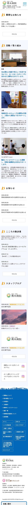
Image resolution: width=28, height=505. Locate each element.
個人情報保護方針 (7, 436)
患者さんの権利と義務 (7, 432)
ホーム (4, 421)
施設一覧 (6, 410)
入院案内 (6, 404)
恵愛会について (8, 395)
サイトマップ (6, 450)
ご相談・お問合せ (7, 428)
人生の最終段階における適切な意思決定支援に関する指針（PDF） (7, 444)
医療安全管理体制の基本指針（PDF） (20, 438)
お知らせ (18, 421)
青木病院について (8, 398)
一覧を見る (14, 34)
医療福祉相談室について (10, 413)
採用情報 (6, 416)
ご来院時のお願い (20, 432)
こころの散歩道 (7, 425)
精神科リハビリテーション (11, 407)
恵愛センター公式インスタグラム (11, 366)
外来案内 (6, 401)
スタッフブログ (19, 425)
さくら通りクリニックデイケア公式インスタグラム (11, 376)
